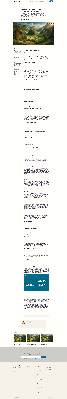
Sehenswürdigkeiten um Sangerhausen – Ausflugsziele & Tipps (46, 344)
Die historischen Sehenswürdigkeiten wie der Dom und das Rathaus (30, 281)
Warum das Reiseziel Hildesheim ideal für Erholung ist (17, 57)
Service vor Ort (16, 72)
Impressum (38, 392)
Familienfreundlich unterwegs (17, 63)
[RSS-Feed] (13, 371)
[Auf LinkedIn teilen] (38, 315)
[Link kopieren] (47, 315)
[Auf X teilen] (30, 315)
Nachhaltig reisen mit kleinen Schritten (17, 67)
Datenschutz (38, 393)
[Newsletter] (15, 371)
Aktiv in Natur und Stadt (17, 64)
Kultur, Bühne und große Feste (17, 55)
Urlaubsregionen (31, 1)
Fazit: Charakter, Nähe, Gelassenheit (16, 74)
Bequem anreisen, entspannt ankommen (17, 60)
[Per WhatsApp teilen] (26, 315)
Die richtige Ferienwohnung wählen (17, 62)
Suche (47, 1)
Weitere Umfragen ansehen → (36, 288)
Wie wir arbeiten (39, 370)
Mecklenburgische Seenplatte (40, 379)
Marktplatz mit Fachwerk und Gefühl (17, 52)
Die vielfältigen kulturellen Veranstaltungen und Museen (42, 281)
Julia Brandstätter (26, 19)
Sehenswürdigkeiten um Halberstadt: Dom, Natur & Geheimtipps (20, 344)
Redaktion (38, 366)
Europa (37, 375)
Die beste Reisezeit (16, 68)
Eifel (37, 374)
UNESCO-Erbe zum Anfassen (17, 51)
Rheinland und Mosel (39, 386)
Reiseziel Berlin (27, 300)
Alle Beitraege (38, 367)
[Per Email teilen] (42, 315)
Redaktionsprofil (28, 323)
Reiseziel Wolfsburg (40, 304)
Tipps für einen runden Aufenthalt (16, 71)
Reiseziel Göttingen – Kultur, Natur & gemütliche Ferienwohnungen (32, 344)
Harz (27, 5)
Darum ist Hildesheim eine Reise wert (17, 50)
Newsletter (51, 1)
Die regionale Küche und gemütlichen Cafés (41, 285)
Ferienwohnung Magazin (17, 1)
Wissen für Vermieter (41, 1)
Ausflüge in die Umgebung (17, 65)
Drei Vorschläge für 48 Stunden (16, 69)
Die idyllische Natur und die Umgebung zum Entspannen (30, 285)
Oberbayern (38, 382)
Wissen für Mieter (36, 1)
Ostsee (37, 383)
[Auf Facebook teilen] (34, 315)
